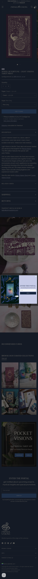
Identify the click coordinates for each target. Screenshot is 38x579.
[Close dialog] (36, 276)
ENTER (28, 293)
